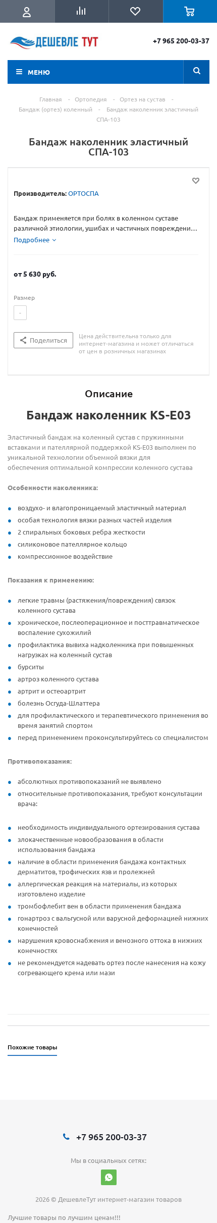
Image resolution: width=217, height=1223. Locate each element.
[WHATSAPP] (109, 1177)
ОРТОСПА (83, 193)
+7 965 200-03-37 (181, 40)
